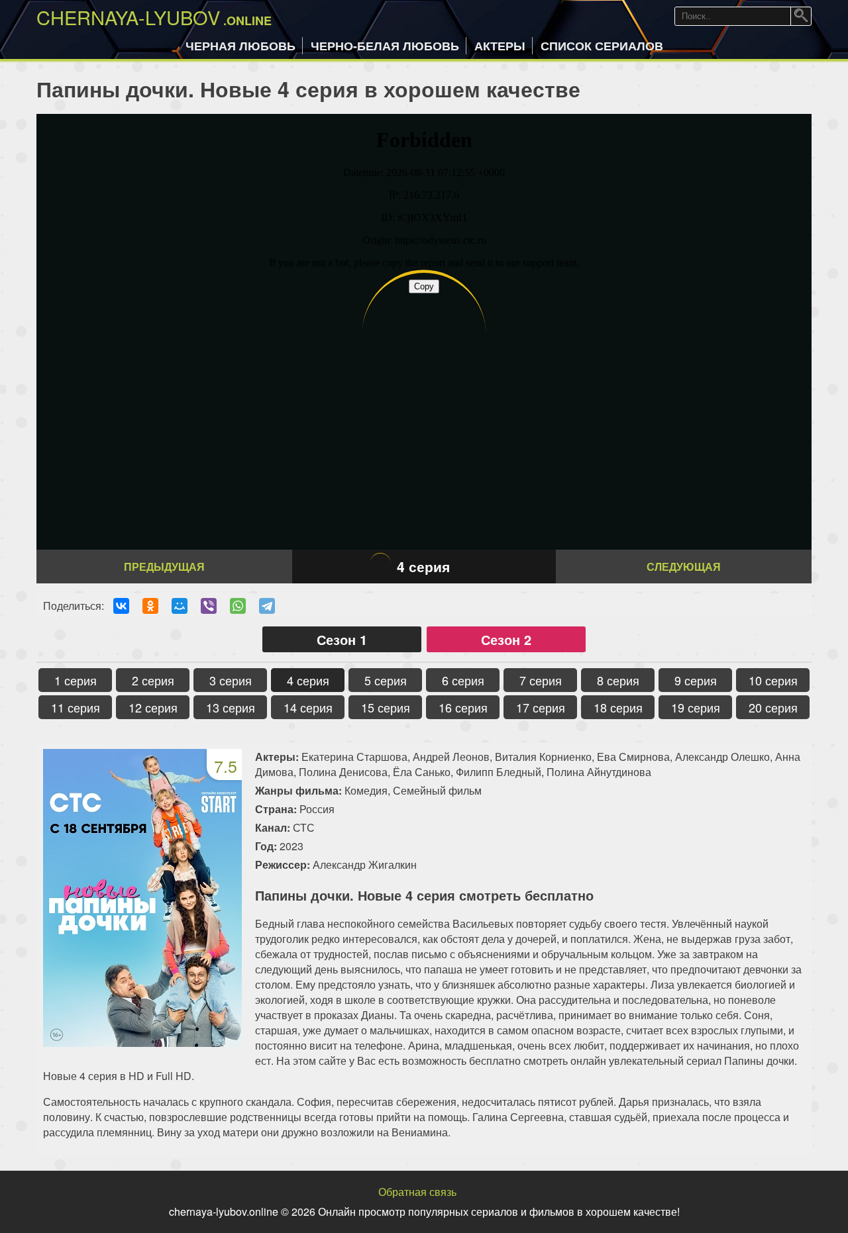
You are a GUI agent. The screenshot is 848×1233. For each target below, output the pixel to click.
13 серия (230, 707)
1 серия (75, 680)
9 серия (695, 680)
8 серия (618, 680)
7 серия (540, 680)
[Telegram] (267, 606)
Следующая (684, 566)
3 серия (230, 680)
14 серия (308, 707)
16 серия (463, 707)
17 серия (540, 707)
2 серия (153, 680)
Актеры (499, 45)
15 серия (385, 707)
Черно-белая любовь (385, 45)
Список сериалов (602, 45)
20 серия (773, 707)
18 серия (618, 707)
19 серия (695, 707)
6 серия (463, 680)
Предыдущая (164, 566)
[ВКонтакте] (121, 606)
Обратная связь (417, 1191)
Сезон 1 (342, 639)
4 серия (308, 680)
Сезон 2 (506, 639)
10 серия (773, 680)
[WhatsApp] (238, 606)
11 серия (75, 707)
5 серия (385, 680)
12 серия (153, 707)
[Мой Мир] (179, 606)
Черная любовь (240, 45)
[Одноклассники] (150, 606)
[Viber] (209, 606)
